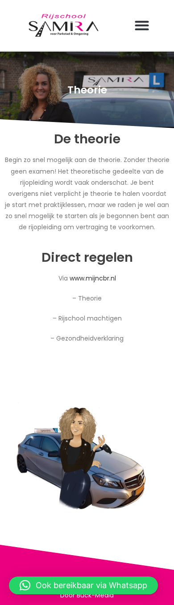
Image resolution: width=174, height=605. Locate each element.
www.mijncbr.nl (93, 278)
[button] (141, 25)
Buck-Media (95, 595)
